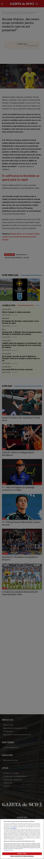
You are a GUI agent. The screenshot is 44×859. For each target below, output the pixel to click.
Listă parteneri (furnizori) (8, 850)
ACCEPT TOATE (22, 853)
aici (28, 834)
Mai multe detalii (13, 828)
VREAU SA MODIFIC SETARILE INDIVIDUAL (22, 856)
